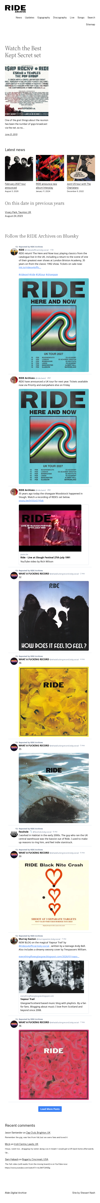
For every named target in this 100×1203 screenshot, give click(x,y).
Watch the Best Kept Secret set (23, 51)
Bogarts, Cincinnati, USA (35, 1159)
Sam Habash (11, 1159)
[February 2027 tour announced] (19, 168)
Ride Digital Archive (16, 1192)
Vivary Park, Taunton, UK (18, 212)
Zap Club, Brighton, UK (38, 1132)
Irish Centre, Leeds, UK (26, 1144)
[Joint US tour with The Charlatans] (81, 168)
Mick (7, 1144)
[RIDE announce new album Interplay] (50, 168)
